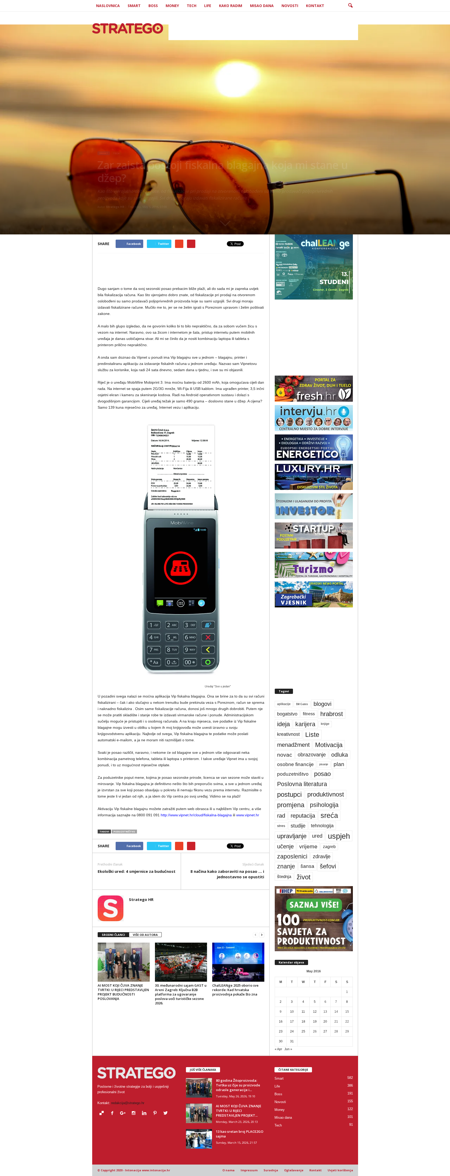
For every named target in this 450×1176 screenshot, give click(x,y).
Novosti (290, 5)
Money (172, 5)
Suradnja (271, 1170)
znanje (286, 866)
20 (325, 1021)
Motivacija (328, 744)
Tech (191, 5)
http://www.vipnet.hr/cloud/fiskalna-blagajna (196, 815)
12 (315, 1011)
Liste (312, 734)
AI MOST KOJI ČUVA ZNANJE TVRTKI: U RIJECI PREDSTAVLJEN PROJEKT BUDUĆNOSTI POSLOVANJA (123, 992)
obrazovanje (312, 754)
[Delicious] (102, 1114)
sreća (329, 815)
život (303, 877)
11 (303, 1011)
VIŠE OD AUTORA (145, 935)
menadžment (293, 745)
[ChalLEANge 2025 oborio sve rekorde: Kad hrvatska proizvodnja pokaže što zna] (238, 962)
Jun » (288, 1049)
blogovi (323, 704)
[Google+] (124, 1114)
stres (281, 826)
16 (281, 1021)
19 (315, 1021)
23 (281, 1031)
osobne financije (295, 764)
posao (322, 773)
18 (303, 1021)
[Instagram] (134, 1114)
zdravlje (321, 856)
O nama (228, 1170)
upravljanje (292, 835)
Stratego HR (115, 207)
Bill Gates (302, 704)
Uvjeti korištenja (340, 1170)
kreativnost (288, 734)
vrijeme (308, 846)
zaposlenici (292, 856)
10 (292, 1011)
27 (325, 1031)
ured (317, 836)
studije (298, 826)
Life (207, 5)
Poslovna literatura (302, 784)
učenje (285, 846)
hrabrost (331, 713)
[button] (350, 5)
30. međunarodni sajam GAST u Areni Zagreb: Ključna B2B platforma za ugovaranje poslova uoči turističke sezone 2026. (181, 994)
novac (284, 755)
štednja (284, 876)
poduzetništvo (124, 831)
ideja (283, 723)
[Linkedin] (145, 1114)
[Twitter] (166, 1114)
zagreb (329, 846)
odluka (339, 754)
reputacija (303, 815)
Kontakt (315, 5)
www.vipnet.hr (247, 815)
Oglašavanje (293, 1170)
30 (281, 1041)
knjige (325, 724)
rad (281, 815)
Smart (134, 5)
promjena (290, 804)
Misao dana (262, 5)
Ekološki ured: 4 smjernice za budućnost (137, 871)
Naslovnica (108, 5)
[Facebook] (113, 1114)
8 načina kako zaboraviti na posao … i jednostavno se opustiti (227, 874)
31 (292, 1041)
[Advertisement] (263, 28)
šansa (307, 866)
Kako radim (230, 5)
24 (292, 1031)
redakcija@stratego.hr (127, 1103)
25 (303, 1031)
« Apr (278, 1049)
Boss (153, 5)
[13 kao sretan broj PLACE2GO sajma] (199, 1139)
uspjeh (339, 836)
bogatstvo (287, 714)
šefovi (328, 866)
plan (339, 764)
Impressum (249, 1170)
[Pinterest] (156, 1114)
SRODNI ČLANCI (113, 935)
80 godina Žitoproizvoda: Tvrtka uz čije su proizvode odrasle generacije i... (238, 1085)
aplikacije (284, 704)
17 (292, 1021)
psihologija (324, 805)
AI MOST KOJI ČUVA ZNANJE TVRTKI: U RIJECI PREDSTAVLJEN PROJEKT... (238, 1111)
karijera (305, 724)
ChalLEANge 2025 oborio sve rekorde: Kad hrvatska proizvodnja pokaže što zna (235, 990)
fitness (309, 714)
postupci (289, 794)
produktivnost (325, 794)
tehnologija (322, 825)
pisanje (323, 764)
